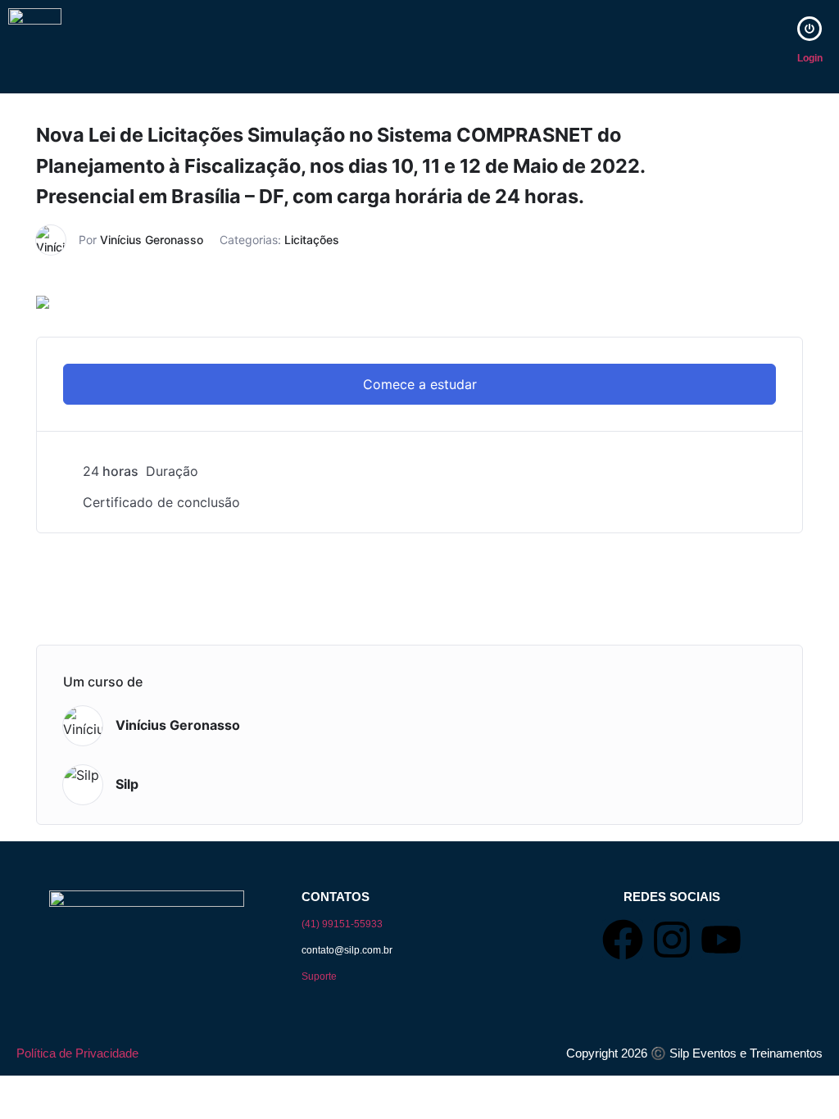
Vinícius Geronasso (151, 240)
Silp (127, 784)
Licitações (311, 240)
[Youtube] (721, 939)
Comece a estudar (420, 384)
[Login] (809, 28)
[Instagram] (671, 939)
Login (810, 58)
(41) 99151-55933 (342, 924)
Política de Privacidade (77, 1053)
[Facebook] (622, 939)
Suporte (319, 976)
